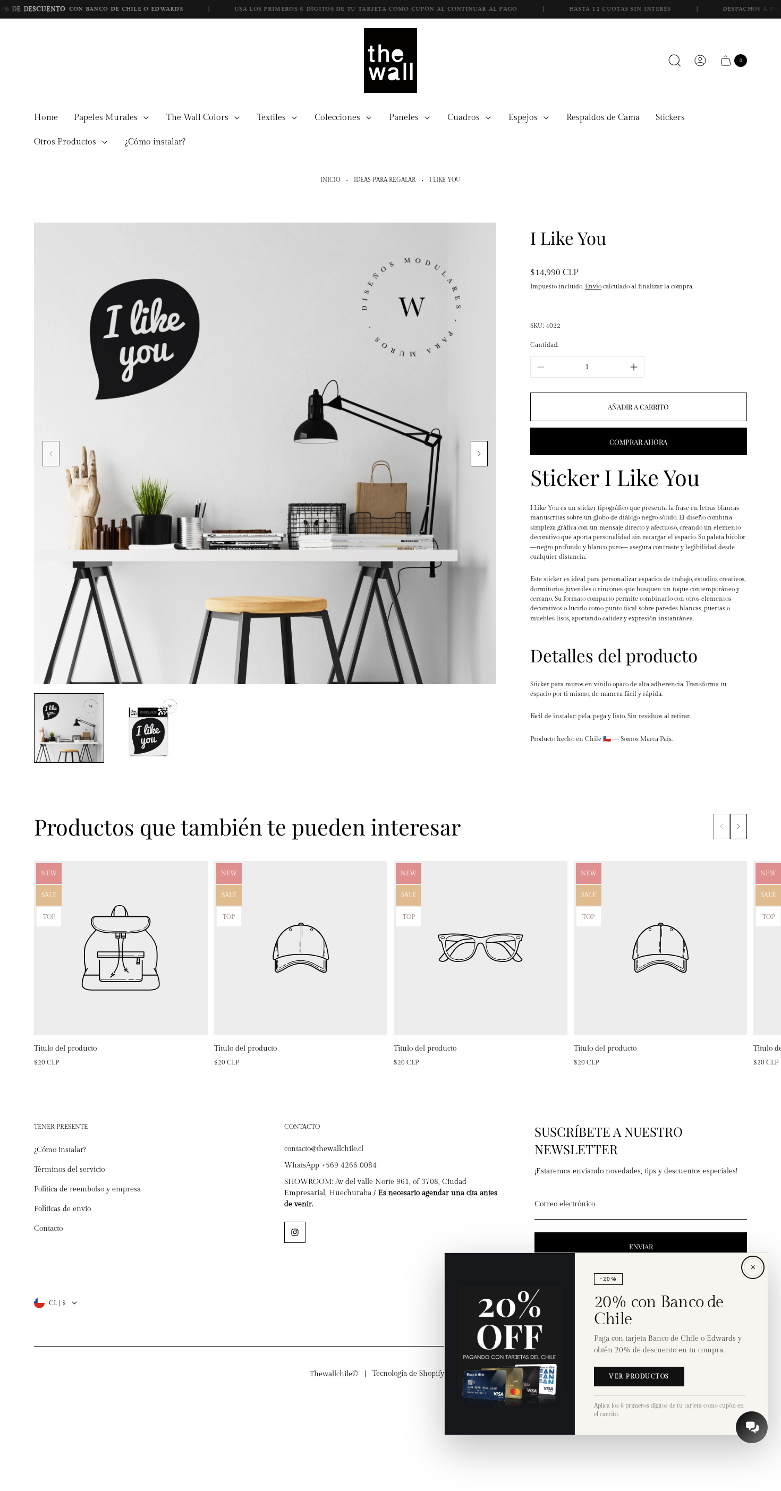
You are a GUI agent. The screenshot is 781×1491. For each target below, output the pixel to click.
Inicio (330, 180)
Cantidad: (544, 344)
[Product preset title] (121, 948)
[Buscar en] (674, 60)
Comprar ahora (638, 441)
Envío (593, 286)
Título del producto (65, 1048)
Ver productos (639, 1377)
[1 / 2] (69, 728)
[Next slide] (479, 453)
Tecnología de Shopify (408, 1373)
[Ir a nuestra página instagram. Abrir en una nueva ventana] (294, 1232)
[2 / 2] (148, 728)
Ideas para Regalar (384, 180)
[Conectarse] (700, 60)
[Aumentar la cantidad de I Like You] (634, 367)
